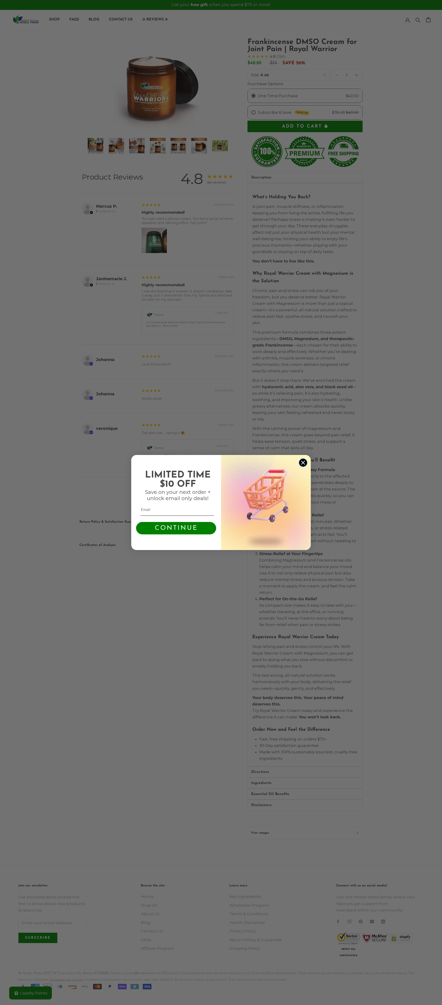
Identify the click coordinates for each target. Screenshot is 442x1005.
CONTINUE (176, 528)
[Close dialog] (303, 463)
